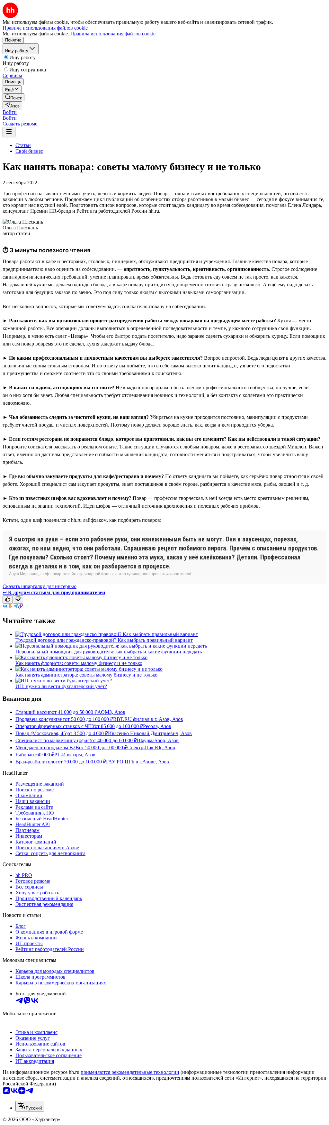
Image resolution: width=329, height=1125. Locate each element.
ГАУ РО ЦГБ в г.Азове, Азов (137, 761)
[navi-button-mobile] (9, 132)
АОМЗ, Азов (111, 712)
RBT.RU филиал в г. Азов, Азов (148, 719)
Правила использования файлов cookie (113, 33)
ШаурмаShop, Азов (158, 740)
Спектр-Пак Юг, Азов (151, 747)
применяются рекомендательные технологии (130, 1072)
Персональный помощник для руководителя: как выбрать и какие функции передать (108, 651)
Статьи (23, 145)
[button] (10, 112)
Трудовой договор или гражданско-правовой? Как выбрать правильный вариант (104, 640)
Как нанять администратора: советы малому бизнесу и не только (86, 675)
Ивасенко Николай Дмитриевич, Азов (150, 733)
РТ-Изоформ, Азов (74, 754)
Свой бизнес (29, 151)
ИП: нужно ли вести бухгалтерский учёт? (61, 686)
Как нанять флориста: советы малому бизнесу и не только (78, 663)
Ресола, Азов (157, 726)
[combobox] (29, 1106)
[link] (13, 97)
